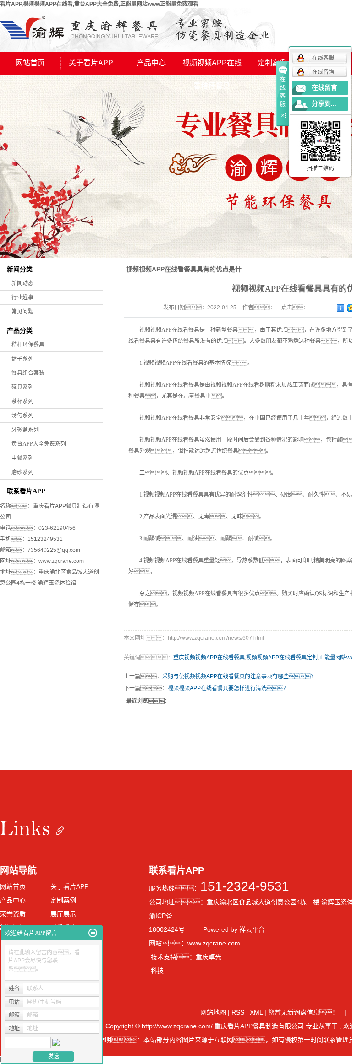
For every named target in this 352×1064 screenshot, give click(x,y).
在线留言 (324, 87)
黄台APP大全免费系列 (38, 444)
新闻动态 (22, 283)
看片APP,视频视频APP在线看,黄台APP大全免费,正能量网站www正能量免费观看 (99, 4)
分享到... (324, 103)
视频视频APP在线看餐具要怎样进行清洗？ (228, 688)
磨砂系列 (22, 472)
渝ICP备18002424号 (167, 922)
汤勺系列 (22, 415)
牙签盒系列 (25, 430)
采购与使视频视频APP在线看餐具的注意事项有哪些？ (239, 676)
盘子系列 (22, 359)
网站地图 (214, 1012)
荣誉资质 (13, 914)
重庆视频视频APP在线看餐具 (209, 657)
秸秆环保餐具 (27, 344)
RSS (237, 1012)
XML (256, 1012)
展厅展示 (63, 914)
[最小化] (92, 933)
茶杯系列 (22, 401)
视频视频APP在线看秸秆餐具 (212, 67)
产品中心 (151, 63)
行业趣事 (22, 297)
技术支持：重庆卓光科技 (186, 963)
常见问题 (22, 311)
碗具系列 (22, 387)
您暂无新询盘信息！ (303, 1012)
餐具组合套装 (27, 373)
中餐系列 (22, 458)
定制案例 (272, 63)
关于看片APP (91, 63)
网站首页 (30, 63)
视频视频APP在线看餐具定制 (282, 657)
